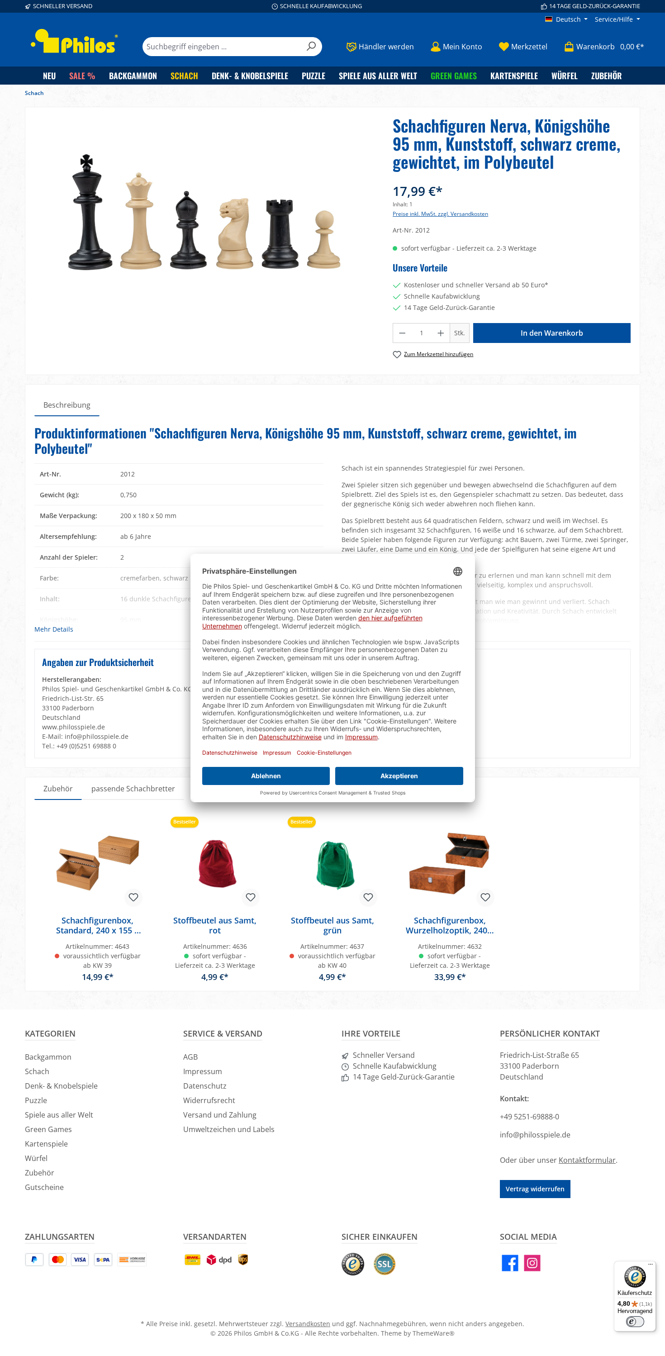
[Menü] (650, 1266)
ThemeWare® (434, 1333)
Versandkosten (307, 1323)
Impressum (202, 1071)
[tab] (67, 405)
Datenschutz (205, 1086)
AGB (190, 1057)
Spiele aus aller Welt (59, 1115)
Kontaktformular (587, 1160)
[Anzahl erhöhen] (441, 333)
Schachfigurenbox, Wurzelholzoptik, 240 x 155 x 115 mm (450, 925)
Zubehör (39, 1173)
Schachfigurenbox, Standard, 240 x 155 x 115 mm (97, 925)
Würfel (36, 1158)
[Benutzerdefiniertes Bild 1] (353, 1264)
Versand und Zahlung (219, 1115)
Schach (37, 1071)
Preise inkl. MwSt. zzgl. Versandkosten (440, 214)
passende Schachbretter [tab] (133, 789)
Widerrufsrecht (209, 1100)
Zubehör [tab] (58, 789)
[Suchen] (311, 46)
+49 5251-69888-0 (529, 1117)
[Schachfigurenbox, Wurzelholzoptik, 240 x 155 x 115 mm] (450, 863)
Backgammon (48, 1057)
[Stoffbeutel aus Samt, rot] (215, 863)
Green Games (48, 1129)
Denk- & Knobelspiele (61, 1086)
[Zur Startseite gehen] (74, 40)
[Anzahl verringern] (402, 333)
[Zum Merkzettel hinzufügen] (133, 898)
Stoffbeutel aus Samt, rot (214, 925)
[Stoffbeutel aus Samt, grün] (332, 863)
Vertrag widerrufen (535, 1189)
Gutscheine (44, 1187)
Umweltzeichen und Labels (229, 1129)
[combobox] (221, 46)
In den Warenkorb (552, 333)
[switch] (635, 1321)
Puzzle (36, 1100)
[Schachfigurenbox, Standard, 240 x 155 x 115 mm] (97, 863)
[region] (204, 222)
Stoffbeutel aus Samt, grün (332, 925)
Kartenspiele (46, 1144)
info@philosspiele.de (535, 1135)
